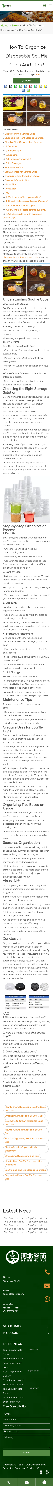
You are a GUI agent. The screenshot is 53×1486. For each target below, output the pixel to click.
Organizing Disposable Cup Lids (22, 1156)
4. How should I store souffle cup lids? (26, 210)
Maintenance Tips (14, 168)
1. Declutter (11, 146)
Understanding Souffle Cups (20, 134)
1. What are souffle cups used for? (23, 197)
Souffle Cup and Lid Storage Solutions (25, 1170)
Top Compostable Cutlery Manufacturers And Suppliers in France (38, 1229)
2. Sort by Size (13, 151)
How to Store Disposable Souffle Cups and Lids (25, 1109)
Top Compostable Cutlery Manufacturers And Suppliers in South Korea (14, 1218)
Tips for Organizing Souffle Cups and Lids (24, 1140)
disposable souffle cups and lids (20, 257)
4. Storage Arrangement (18, 159)
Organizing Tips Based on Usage (22, 176)
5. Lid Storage (13, 163)
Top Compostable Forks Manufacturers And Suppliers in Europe (38, 1232)
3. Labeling (12, 155)
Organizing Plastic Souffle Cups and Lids (24, 1177)
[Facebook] (41, 1472)
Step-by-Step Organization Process (23, 142)
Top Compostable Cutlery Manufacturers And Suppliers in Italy (14, 1222)
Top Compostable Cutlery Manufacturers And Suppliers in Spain (38, 1225)
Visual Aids (10, 184)
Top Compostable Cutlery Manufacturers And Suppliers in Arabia (14, 1232)
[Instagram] (47, 1472)
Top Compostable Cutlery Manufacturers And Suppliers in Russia (14, 1229)
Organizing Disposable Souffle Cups (24, 1116)
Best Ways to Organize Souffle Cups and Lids (24, 1123)
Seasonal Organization (17, 180)
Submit (26, 1453)
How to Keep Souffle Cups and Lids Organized (23, 1163)
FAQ (7, 193)
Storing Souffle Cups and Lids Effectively (21, 1149)
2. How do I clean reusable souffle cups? (27, 201)
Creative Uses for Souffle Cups (21, 172)
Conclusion (10, 189)
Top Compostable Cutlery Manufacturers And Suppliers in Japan (38, 1218)
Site (37, 75)
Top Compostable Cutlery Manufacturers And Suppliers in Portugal (14, 1225)
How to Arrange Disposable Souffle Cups (23, 1131)
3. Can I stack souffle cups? (20, 206)
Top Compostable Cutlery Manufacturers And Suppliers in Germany (38, 1222)
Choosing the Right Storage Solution (24, 138)
